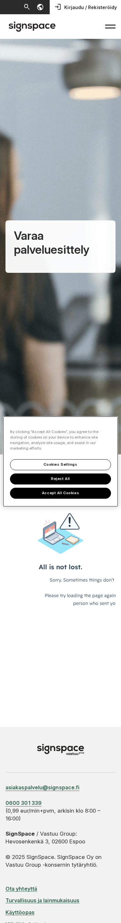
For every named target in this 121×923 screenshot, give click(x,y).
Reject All (60, 478)
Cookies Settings (60, 464)
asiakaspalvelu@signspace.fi (42, 787)
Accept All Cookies (60, 493)
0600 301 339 (23, 803)
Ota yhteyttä (21, 888)
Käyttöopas (20, 912)
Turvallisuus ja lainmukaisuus (42, 900)
